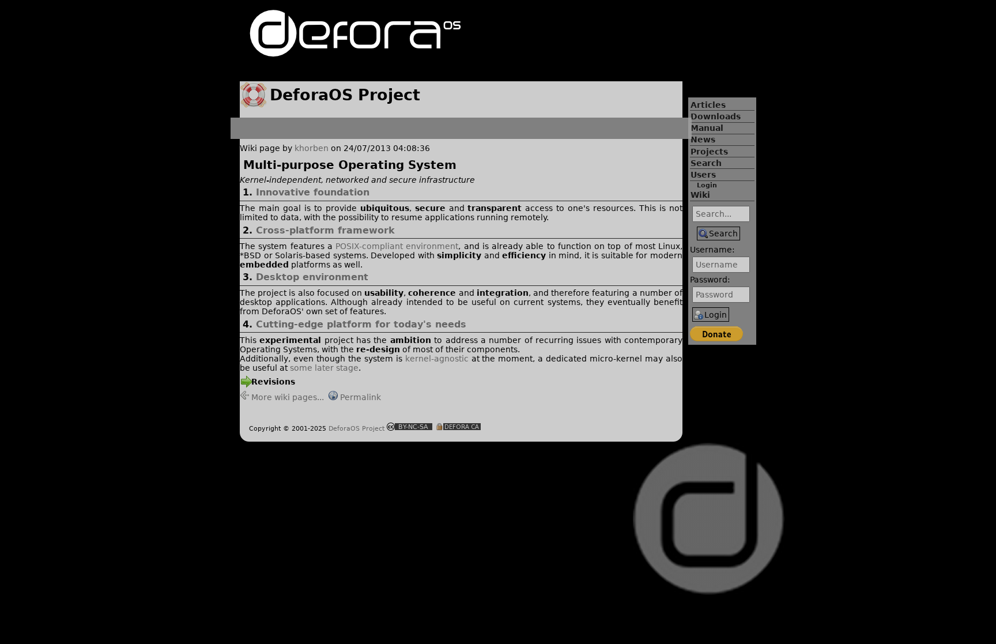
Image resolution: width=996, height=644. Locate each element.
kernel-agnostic (437, 358)
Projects (709, 151)
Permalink (360, 397)
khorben (312, 148)
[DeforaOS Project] (355, 52)
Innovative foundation (312, 192)
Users (703, 174)
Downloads (716, 116)
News (703, 139)
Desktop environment (312, 277)
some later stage (324, 367)
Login (707, 185)
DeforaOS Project (356, 428)
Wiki (700, 194)
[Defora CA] (458, 427)
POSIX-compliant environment (396, 246)
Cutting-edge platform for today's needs (361, 324)
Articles (708, 105)
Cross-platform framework (325, 230)
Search (706, 163)
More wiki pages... (287, 397)
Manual (707, 128)
